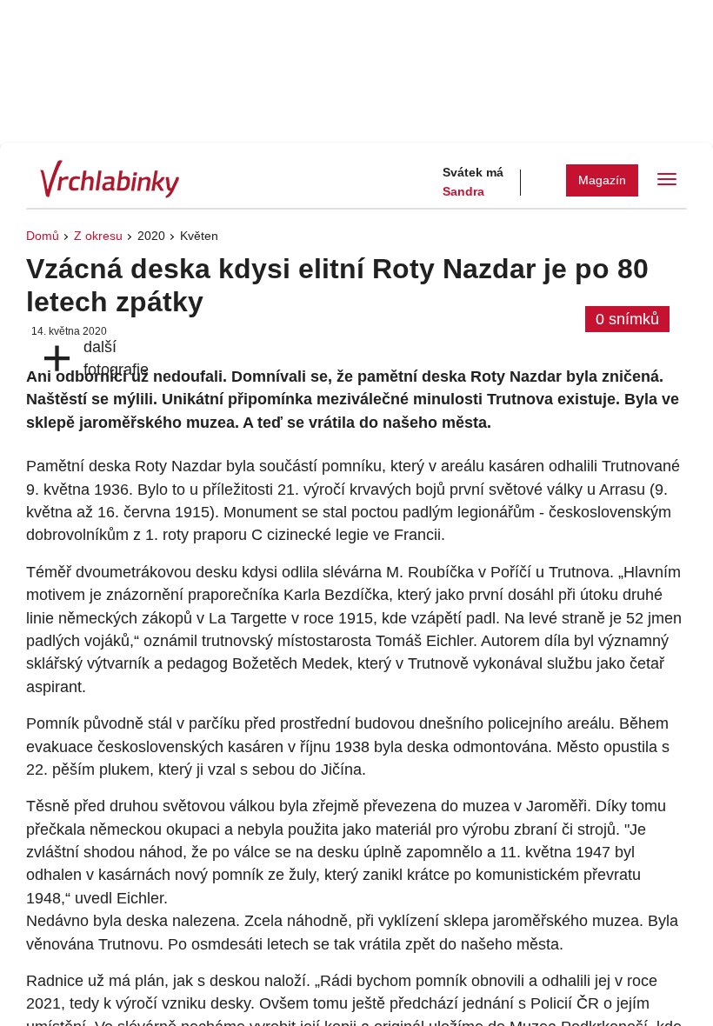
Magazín (602, 180)
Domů (42, 236)
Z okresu (98, 236)
